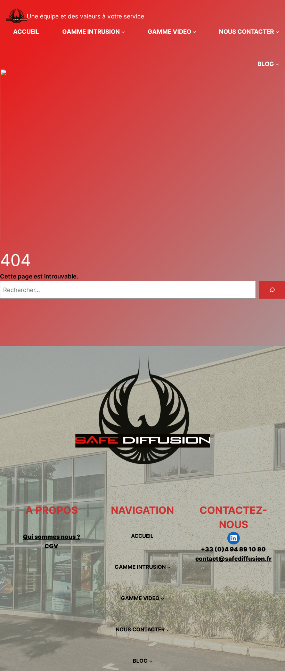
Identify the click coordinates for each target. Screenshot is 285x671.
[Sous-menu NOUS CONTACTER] (277, 31)
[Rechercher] (272, 290)
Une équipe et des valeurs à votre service (85, 16)
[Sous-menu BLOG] (277, 64)
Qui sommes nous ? (51, 536)
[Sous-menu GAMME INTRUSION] (123, 31)
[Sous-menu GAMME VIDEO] (194, 31)
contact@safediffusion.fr (233, 558)
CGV (51, 546)
